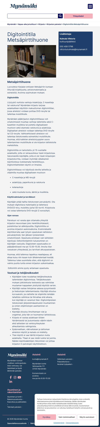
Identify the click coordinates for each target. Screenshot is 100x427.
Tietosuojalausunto (72, 423)
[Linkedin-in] (11, 381)
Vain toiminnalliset (67, 417)
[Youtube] (19, 377)
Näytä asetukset (87, 417)
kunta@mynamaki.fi (40, 359)
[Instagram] (15, 377)
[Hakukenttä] (32, 16)
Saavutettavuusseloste (16, 423)
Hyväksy (46, 417)
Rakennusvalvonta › (15, 399)
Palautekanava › (63, 362)
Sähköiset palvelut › (65, 359)
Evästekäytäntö (59, 423)
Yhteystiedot (78, 16)
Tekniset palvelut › (14, 407)
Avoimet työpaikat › (65, 364)
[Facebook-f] (11, 377)
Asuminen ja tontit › (15, 397)
